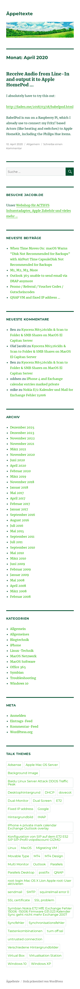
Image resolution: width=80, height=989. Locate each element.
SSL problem (44, 900)
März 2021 (18, 449)
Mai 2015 (17, 531)
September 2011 (22, 536)
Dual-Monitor (18, 801)
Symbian (17, 672)
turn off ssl (55, 931)
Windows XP (41, 964)
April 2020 (18, 465)
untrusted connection (25, 939)
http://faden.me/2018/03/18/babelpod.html (39, 107)
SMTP (31, 892)
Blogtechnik (19, 640)
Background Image (23, 773)
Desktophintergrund (24, 792)
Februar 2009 (20, 569)
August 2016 (19, 520)
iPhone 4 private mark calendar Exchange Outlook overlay (32, 826)
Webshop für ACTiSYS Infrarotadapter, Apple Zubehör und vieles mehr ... (38, 210)
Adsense (14, 765)
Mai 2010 (17, 553)
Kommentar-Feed (24, 726)
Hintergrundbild (20, 817)
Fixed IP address (20, 809)
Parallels (56, 864)
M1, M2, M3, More (24, 270)
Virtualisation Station (45, 955)
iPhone (15, 645)
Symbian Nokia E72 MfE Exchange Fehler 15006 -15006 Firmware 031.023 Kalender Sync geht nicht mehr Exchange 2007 (40, 911)
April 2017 (17, 498)
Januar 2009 (19, 575)
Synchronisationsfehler (46, 923)
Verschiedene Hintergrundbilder (33, 947)
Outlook (39, 864)
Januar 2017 (19, 509)
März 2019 (18, 476)
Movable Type (18, 856)
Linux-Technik (22, 651)
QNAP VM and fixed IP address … (35, 297)
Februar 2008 (20, 597)
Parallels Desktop (21, 872)
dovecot (65, 792)
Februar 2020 (20, 471)
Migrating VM (46, 848)
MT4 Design (54, 856)
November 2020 (22, 455)
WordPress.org (21, 732)
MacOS (26, 848)
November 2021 (22, 444)
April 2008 (18, 586)
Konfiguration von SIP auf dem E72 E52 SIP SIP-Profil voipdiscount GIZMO (38, 838)
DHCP (49, 792)
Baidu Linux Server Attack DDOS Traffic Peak (38, 782)
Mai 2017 (17, 493)
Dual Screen (42, 801)
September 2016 (22, 515)
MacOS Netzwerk (23, 656)
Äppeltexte (19, 13)
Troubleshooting (23, 678)
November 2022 (22, 438)
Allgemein (33, 144)
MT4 (37, 856)
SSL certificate (19, 900)
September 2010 (22, 547)
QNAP (58, 872)
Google (43, 809)
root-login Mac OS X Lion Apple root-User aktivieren (39, 882)
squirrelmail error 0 (54, 892)
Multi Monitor (18, 864)
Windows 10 (19, 683)
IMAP (42, 817)
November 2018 (22, 482)
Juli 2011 (16, 542)
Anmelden (18, 716)
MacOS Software (22, 661)
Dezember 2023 (22, 433)
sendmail (15, 892)
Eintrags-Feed (21, 721)
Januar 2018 (19, 487)
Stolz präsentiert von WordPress (43, 981)
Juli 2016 (16, 526)
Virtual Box (16, 955)
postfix (44, 872)
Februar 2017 (20, 504)
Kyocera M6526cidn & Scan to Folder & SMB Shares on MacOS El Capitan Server (39, 335)
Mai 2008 (17, 580)
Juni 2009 (17, 564)
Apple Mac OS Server (42, 765)
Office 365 (18, 667)
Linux (12, 848)
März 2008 (18, 591)
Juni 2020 (17, 460)
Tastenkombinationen (25, 931)
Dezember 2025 (22, 427)
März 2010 (18, 558)
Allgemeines (19, 634)
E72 (59, 801)
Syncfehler (16, 923)
